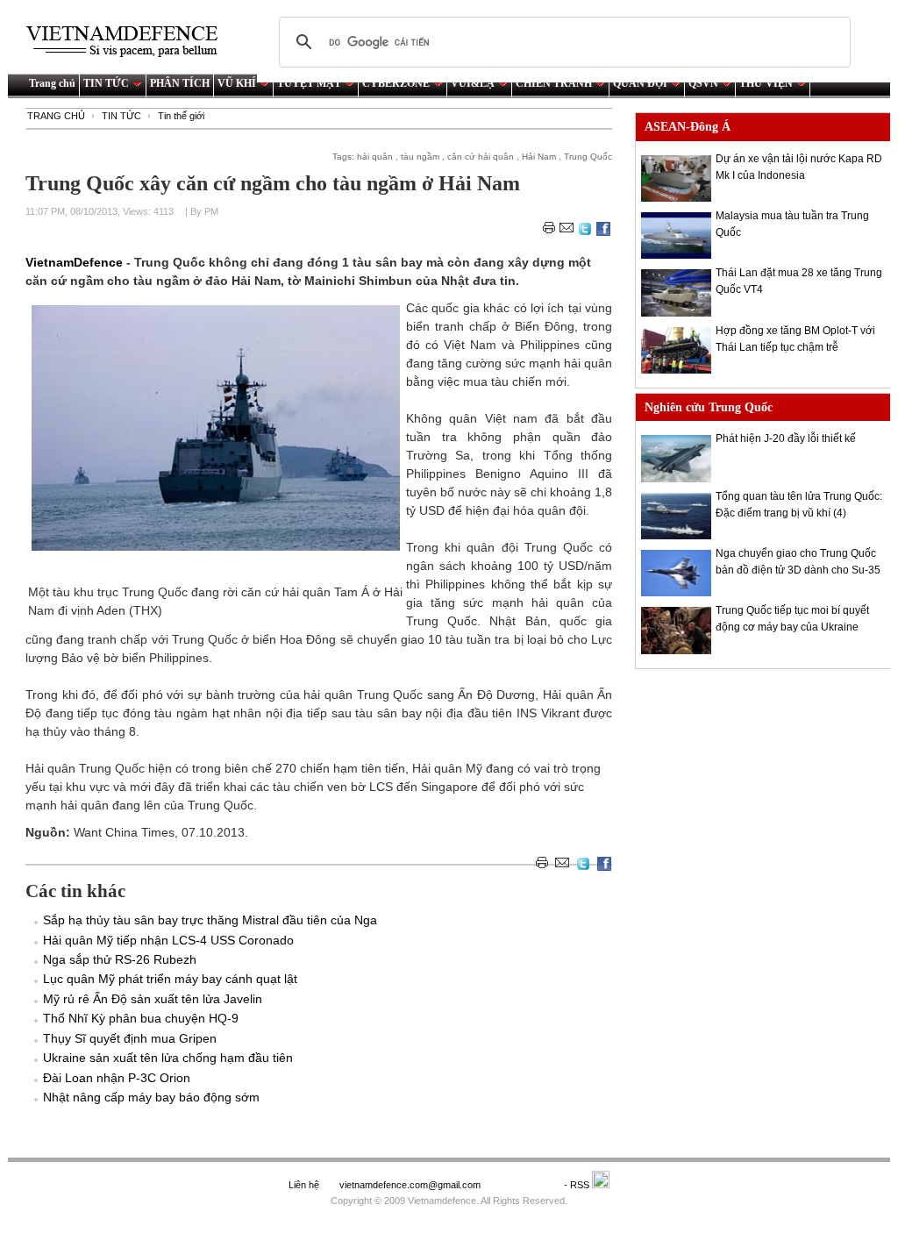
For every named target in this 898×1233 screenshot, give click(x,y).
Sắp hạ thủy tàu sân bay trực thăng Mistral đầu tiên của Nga (210, 920)
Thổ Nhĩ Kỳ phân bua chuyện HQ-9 (141, 1018)
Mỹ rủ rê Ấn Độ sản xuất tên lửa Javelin (152, 999)
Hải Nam (539, 156)
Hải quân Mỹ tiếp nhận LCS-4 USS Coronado (168, 940)
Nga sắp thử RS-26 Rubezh (119, 959)
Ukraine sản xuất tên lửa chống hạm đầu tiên (168, 1058)
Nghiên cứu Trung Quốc (709, 407)
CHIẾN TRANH (554, 83)
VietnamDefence (75, 262)
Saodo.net (523, 1185)
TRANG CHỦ (56, 115)
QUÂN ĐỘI (640, 83)
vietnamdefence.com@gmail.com (411, 1185)
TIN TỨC (106, 83)
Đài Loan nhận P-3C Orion (116, 1078)
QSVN (703, 83)
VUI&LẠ (473, 83)
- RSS (578, 1185)
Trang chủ (52, 83)
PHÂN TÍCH (180, 83)
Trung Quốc (588, 156)
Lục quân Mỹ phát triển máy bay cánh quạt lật (170, 979)
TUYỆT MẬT (309, 83)
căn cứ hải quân (480, 156)
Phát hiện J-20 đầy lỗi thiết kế (786, 438)
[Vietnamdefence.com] (130, 41)
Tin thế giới (181, 115)
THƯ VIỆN (766, 83)
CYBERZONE (396, 83)
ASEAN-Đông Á (688, 126)
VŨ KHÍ (236, 83)
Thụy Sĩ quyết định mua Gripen (130, 1038)
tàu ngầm (420, 156)
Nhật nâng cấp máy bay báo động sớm (151, 1097)
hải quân (375, 156)
